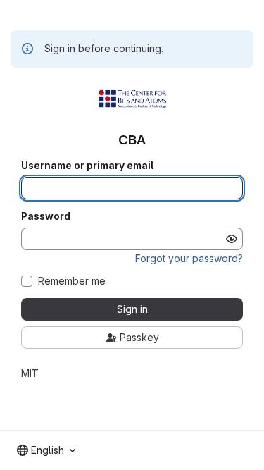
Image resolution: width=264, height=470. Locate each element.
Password (45, 216)
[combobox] (46, 450)
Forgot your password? (189, 258)
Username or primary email (87, 165)
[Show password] (231, 239)
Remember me (72, 281)
